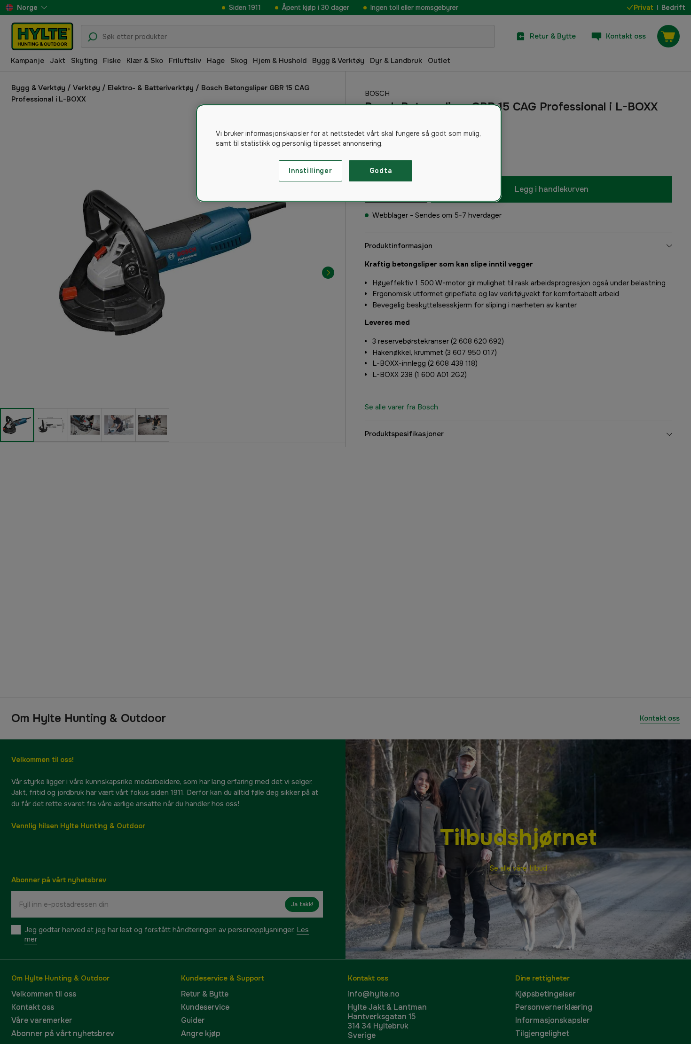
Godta (380, 170)
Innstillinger (310, 170)
